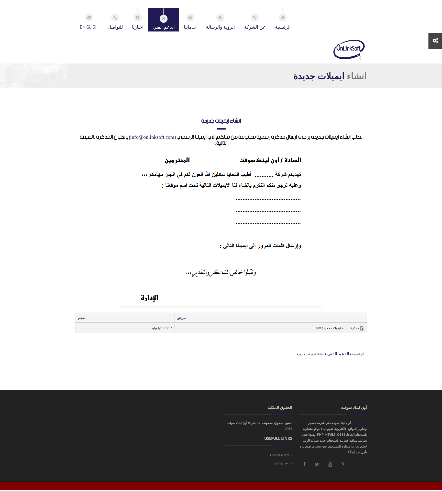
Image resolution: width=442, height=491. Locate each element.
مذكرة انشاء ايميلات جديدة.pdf (337, 328)
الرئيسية (358, 353)
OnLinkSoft (359, 423)
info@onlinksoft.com (152, 137)
